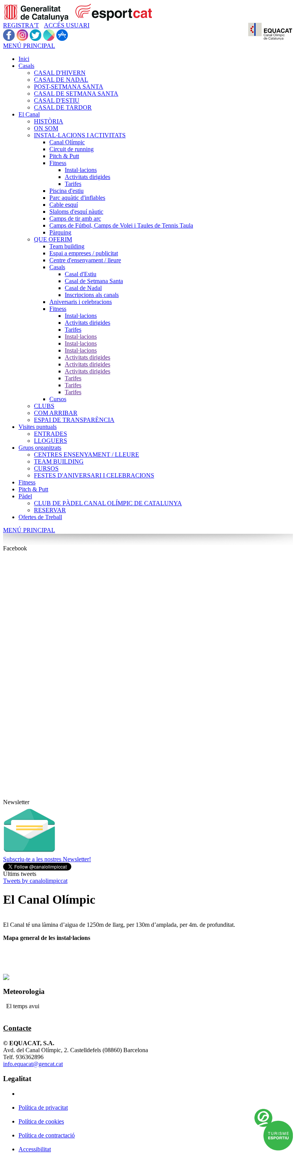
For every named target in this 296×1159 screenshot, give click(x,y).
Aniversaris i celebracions (80, 302)
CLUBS (44, 406)
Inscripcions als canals (92, 295)
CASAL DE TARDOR (63, 107)
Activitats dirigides (87, 177)
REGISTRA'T (21, 25)
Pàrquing (60, 232)
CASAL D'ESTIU (56, 100)
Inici (23, 59)
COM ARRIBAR (55, 413)
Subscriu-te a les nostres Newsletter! (47, 859)
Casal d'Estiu (80, 274)
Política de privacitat (43, 1107)
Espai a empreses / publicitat (83, 253)
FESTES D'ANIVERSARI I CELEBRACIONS (94, 475)
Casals (26, 65)
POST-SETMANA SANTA (68, 86)
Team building (66, 246)
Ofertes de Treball (40, 517)
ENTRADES (50, 433)
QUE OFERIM (53, 239)
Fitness (57, 163)
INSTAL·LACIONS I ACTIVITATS (80, 135)
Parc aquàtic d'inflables (77, 197)
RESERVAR (50, 510)
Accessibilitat (34, 1149)
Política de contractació (46, 1135)
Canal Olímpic (67, 142)
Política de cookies (41, 1121)
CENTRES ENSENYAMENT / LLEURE (86, 454)
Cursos (57, 399)
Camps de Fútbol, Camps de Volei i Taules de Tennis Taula (121, 225)
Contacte (17, 1028)
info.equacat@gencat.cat (33, 1064)
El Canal (29, 114)
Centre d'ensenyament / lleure (85, 260)
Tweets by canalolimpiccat (35, 880)
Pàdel (25, 496)
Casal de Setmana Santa (94, 281)
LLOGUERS (50, 440)
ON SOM (46, 128)
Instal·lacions (81, 170)
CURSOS (46, 468)
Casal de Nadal (83, 288)
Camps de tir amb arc (75, 218)
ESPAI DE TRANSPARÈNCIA (74, 420)
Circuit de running (71, 149)
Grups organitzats (39, 447)
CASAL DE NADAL (61, 79)
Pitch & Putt (64, 156)
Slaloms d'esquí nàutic (76, 211)
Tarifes (73, 184)
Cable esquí (63, 204)
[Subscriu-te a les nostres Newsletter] (29, 853)
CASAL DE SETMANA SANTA (76, 93)
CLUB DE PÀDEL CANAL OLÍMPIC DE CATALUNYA (108, 503)
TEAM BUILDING (59, 461)
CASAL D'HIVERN (60, 72)
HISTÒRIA (48, 121)
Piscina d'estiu (66, 190)
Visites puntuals (37, 426)
